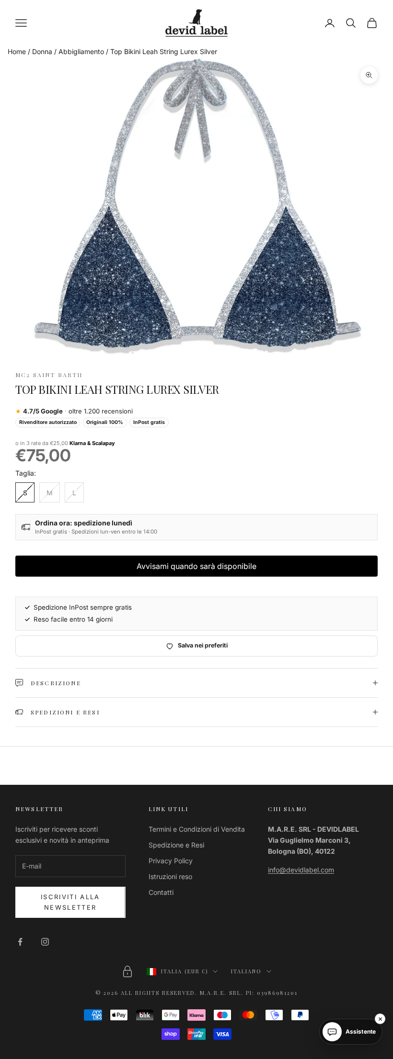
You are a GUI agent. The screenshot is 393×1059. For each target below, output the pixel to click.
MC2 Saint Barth (48, 375)
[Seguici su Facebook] (20, 942)
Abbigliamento (81, 51)
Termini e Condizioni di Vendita (197, 829)
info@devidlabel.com (301, 870)
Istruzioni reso (170, 876)
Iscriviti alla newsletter (70, 902)
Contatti (161, 892)
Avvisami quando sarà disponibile (196, 566)
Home (17, 51)
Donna (42, 51)
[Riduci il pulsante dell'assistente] (380, 1019)
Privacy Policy (171, 861)
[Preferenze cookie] (127, 971)
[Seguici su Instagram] (45, 942)
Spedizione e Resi (176, 845)
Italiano (246, 971)
